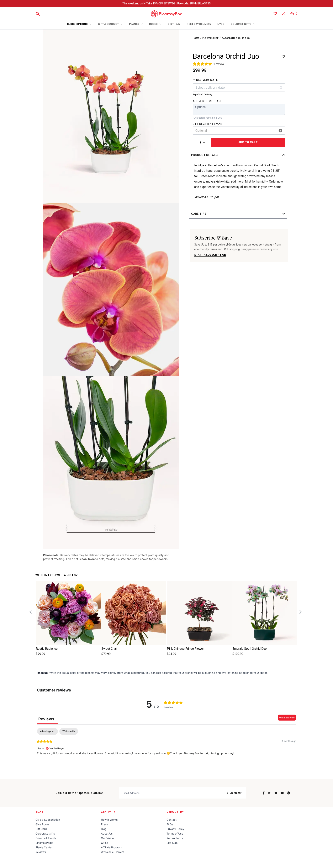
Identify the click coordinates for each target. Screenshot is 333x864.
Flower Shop (210, 38)
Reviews (40, 852)
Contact (171, 819)
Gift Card (41, 828)
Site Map (172, 842)
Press (104, 824)
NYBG (221, 23)
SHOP (39, 812)
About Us (108, 812)
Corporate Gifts (45, 833)
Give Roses (42, 824)
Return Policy (174, 838)
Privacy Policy (175, 828)
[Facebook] (263, 792)
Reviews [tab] (47, 719)
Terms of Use (174, 833)
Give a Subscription (47, 819)
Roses (153, 23)
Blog (104, 828)
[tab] (79, 24)
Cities (104, 842)
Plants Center (43, 847)
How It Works (109, 819)
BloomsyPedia (44, 842)
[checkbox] (68, 731)
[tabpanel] (166, 752)
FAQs (169, 824)
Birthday (174, 23)
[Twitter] (276, 792)
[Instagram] (269, 792)
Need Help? (175, 812)
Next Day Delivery (199, 23)
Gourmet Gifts (241, 23)
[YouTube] (282, 792)
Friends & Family (45, 838)
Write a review (287, 717)
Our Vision (107, 838)
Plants (134, 23)
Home (196, 38)
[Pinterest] (288, 792)
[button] (239, 155)
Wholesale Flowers (112, 852)
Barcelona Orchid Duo (236, 38)
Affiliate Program (111, 847)
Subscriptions (77, 23)
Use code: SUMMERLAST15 (194, 3)
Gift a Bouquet (108, 23)
